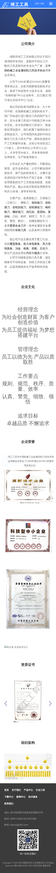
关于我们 (16, 789)
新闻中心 (21, 796)
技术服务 (33, 796)
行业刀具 (40, 789)
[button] (6, 703)
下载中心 (8, 796)
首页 (6, 789)
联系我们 (8, 803)
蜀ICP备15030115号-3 (23, 866)
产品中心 (28, 789)
